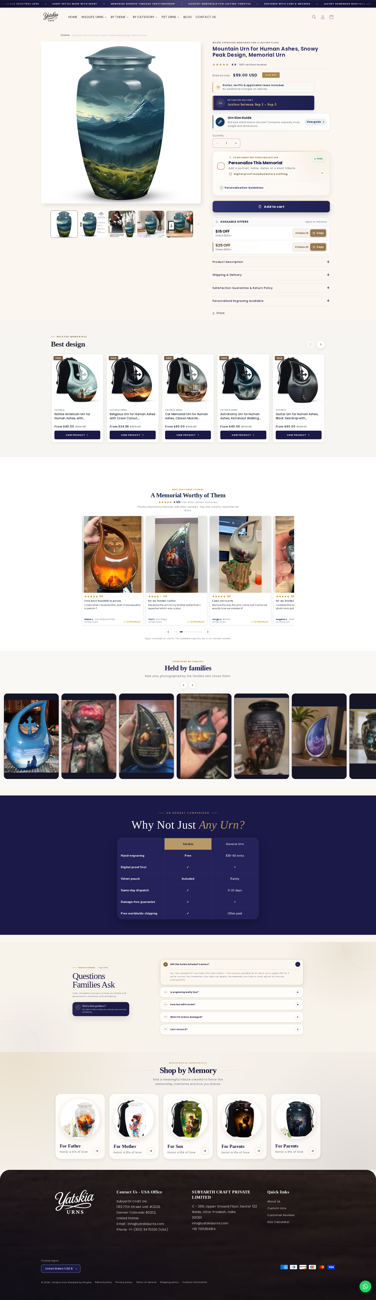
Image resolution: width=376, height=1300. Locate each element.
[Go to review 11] (195, 631)
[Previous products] (310, 344)
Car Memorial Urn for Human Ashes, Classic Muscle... (186, 416)
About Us (273, 1201)
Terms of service (146, 1282)
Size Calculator (278, 1222)
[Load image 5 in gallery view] (179, 224)
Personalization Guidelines (244, 187)
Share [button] (220, 313)
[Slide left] (45, 224)
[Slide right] (198, 224)
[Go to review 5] (182, 631)
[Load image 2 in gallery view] (93, 224)
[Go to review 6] (185, 631)
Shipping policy (169, 1282)
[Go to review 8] (190, 631)
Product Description (227, 262)
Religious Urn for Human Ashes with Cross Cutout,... (132, 416)
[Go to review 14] (201, 631)
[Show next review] (207, 631)
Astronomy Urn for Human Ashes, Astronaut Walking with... (240, 416)
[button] (314, 17)
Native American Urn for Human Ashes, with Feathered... (72, 416)
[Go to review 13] (199, 631)
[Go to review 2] (176, 631)
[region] (188, 398)
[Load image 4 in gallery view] (150, 224)
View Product (75, 435)
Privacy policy (124, 1282)
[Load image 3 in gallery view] (121, 224)
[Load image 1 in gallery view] (64, 224)
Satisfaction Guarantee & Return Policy (242, 288)
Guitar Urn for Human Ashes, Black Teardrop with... (297, 416)
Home (65, 35)
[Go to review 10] (193, 631)
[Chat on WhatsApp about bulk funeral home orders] (365, 1286)
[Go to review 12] (197, 631)
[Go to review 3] (178, 631)
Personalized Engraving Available (237, 301)
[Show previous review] (168, 631)
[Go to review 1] (174, 631)
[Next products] (320, 344)
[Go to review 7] (188, 631)
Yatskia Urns (59, 1282)
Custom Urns (277, 1208)
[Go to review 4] (180, 631)
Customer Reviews (281, 1215)
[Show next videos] (192, 685)
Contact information (194, 1282)
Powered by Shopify (80, 1282)
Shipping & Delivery (227, 275)
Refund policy (103, 1282)
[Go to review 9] (192, 631)
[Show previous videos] (183, 685)
